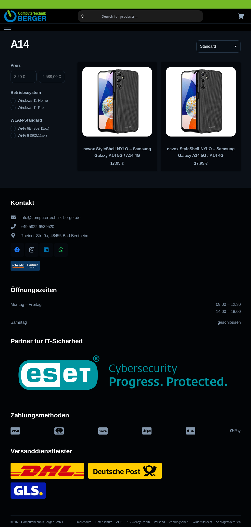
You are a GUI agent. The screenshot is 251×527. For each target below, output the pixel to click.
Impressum (83, 522)
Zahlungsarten (178, 522)
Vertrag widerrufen (228, 522)
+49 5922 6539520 (37, 226)
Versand (159, 522)
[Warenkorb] (241, 16)
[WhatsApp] (61, 250)
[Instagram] (31, 250)
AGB (119, 522)
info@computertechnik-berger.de (50, 217)
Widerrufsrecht (202, 522)
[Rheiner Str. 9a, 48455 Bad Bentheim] (16, 235)
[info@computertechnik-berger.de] (16, 217)
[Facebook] (17, 250)
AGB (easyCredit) (138, 522)
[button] (7, 27)
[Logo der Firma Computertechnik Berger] (25, 16)
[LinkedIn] (46, 250)
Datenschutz (103, 522)
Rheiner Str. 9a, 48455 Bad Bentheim (54, 235)
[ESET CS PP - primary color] (126, 375)
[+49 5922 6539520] (16, 226)
